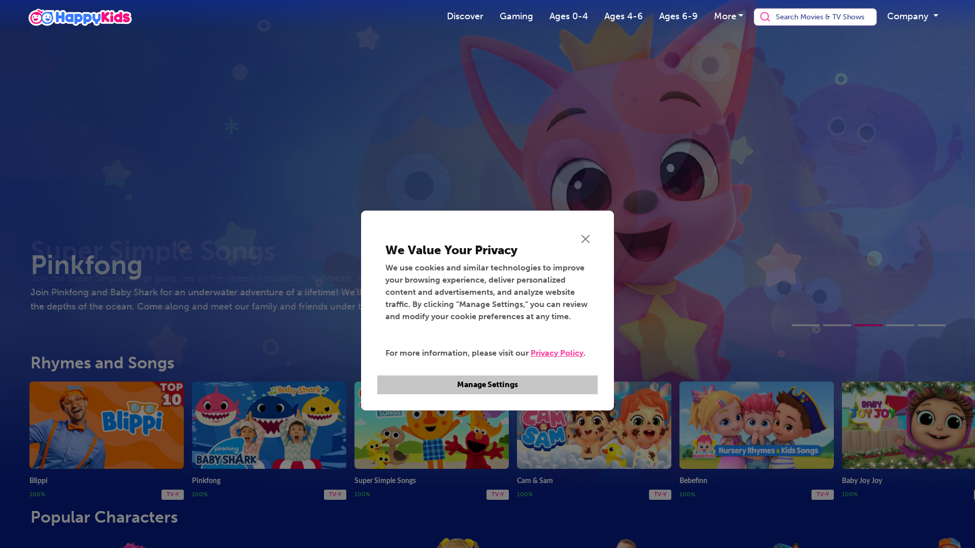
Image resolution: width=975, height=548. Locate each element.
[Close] (585, 239)
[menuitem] (465, 17)
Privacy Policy (557, 353)
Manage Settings (487, 384)
